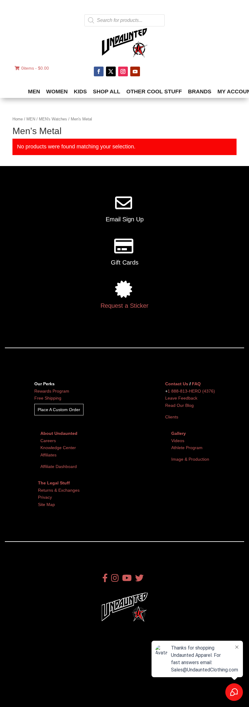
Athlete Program (187, 447)
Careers (48, 440)
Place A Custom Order (59, 409)
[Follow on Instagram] (123, 71)
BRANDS (199, 91)
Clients (171, 416)
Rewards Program (51, 391)
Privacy (45, 497)
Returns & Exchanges (59, 490)
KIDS (80, 91)
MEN (34, 91)
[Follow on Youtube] (135, 71)
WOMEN (57, 91)
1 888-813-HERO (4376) (191, 391)
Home (17, 119)
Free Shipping (47, 398)
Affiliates (48, 454)
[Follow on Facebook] (99, 71)
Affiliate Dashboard (58, 466)
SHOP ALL (106, 91)
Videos (177, 440)
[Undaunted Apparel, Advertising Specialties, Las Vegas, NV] (38, 679)
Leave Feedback (181, 398)
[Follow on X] (111, 71)
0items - (35, 68)
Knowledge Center (58, 447)
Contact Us (176, 383)
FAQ (196, 383)
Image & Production (190, 459)
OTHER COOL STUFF (154, 91)
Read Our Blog (179, 405)
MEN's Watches (53, 119)
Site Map (46, 504)
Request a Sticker (124, 305)
